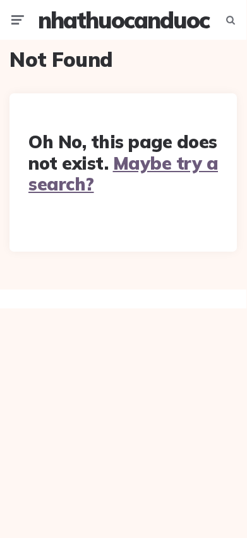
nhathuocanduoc (123, 19)
